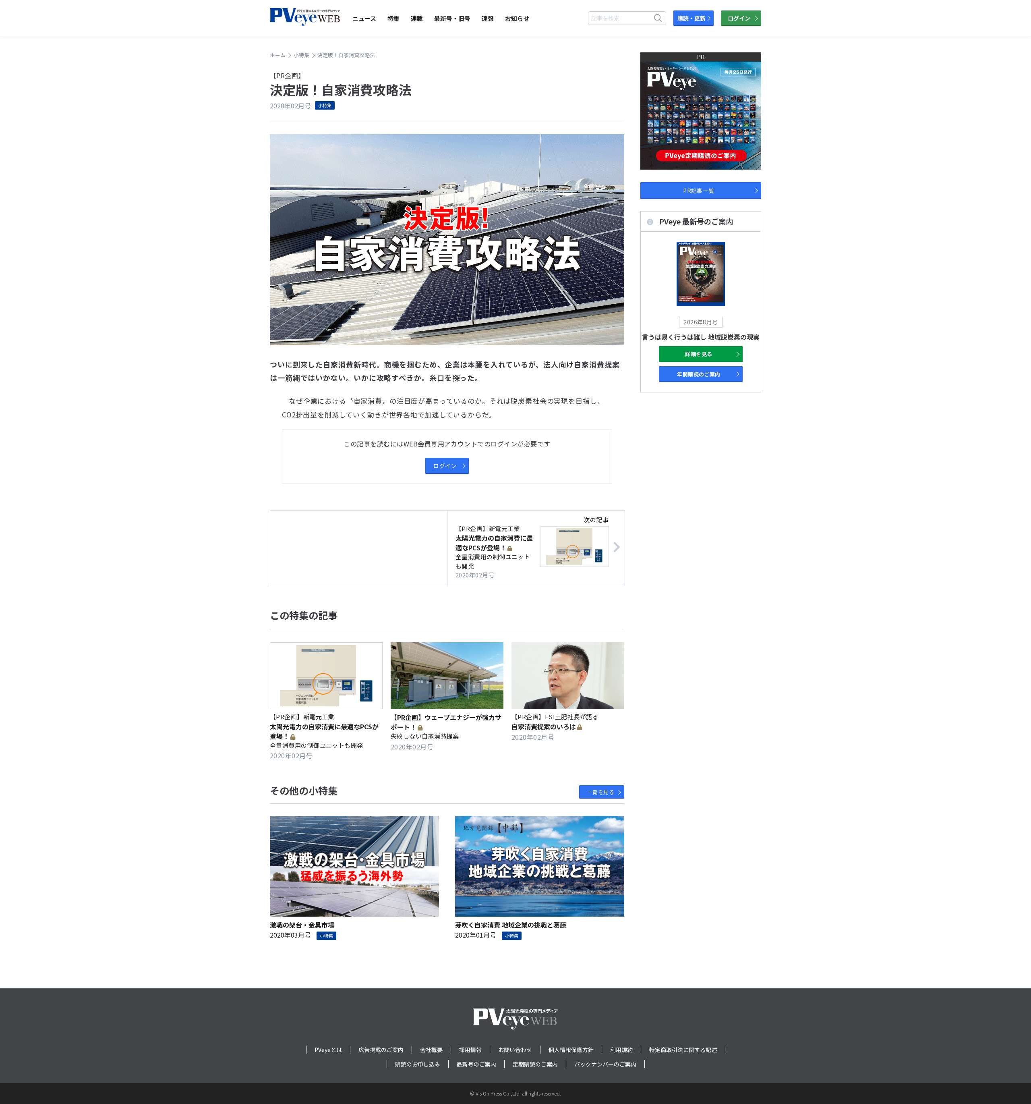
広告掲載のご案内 (381, 1050)
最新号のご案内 (476, 1064)
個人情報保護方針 (571, 1050)
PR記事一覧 (698, 191)
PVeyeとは (328, 1050)
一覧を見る (600, 792)
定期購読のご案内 (535, 1064)
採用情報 (470, 1050)
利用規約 (621, 1050)
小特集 (324, 105)
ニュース (364, 18)
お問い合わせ (515, 1050)
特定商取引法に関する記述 (683, 1050)
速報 (488, 18)
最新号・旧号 (452, 18)
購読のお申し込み (417, 1064)
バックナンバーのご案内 (605, 1064)
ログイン (739, 18)
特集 (393, 18)
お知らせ (517, 18)
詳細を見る (698, 354)
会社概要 (431, 1050)
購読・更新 (691, 18)
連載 (417, 18)
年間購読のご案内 (698, 374)
